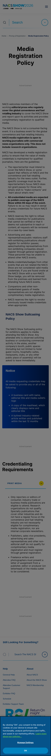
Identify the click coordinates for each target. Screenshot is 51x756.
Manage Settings (25, 742)
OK (25, 750)
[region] (25, 736)
